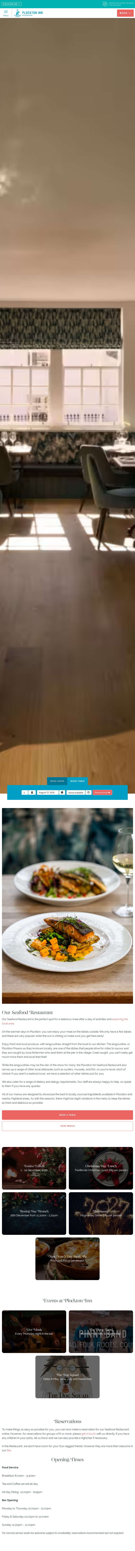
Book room (57, 781)
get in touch (88, 1433)
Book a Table (67, 1115)
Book (123, 13)
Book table (78, 781)
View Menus (67, 1126)
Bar (9, 1450)
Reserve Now (101, 792)
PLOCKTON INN (10, 4)
